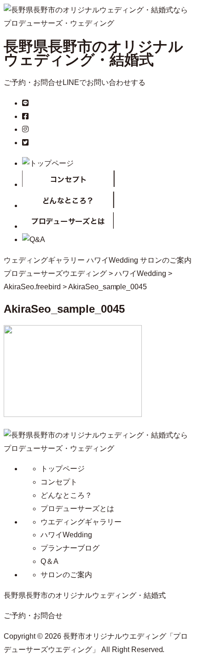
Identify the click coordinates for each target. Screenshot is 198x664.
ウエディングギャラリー (81, 522)
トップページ (63, 469)
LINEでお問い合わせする (104, 82)
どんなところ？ (66, 495)
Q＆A (49, 561)
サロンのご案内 (166, 260)
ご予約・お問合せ (33, 82)
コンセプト (59, 482)
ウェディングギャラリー (44, 260)
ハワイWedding (112, 260)
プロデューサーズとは (77, 508)
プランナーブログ (70, 548)
